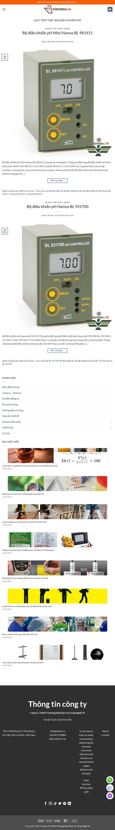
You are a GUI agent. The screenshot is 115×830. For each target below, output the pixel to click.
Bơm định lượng (10, 387)
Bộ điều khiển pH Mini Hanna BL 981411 (57, 33)
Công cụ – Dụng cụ (11, 392)
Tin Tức (6, 433)
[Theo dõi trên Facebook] (45, 803)
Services (86, 784)
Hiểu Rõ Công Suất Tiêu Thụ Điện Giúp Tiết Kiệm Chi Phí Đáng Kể (28, 550)
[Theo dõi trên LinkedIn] (69, 803)
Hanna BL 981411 (18, 194)
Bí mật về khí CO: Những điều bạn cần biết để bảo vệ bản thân (27, 606)
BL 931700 (54, 361)
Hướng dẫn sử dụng (12, 410)
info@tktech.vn (57, 731)
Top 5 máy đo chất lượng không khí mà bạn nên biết (22, 663)
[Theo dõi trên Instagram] (50, 803)
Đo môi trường (10, 404)
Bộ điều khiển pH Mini (73, 191)
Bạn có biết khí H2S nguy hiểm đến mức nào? (20, 634)
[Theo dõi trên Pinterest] (64, 803)
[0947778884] (110, 779)
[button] (4, 9)
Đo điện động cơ (10, 398)
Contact (105, 734)
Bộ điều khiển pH (56, 191)
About (105, 731)
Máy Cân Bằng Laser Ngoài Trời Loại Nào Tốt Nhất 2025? (24, 522)
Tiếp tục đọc (57, 181)
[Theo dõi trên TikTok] (55, 803)
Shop (86, 780)
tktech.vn (68, 42)
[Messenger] (110, 795)
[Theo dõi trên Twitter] (59, 803)
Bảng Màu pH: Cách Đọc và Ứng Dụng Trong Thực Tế (23, 494)
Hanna (66, 29)
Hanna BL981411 (35, 194)
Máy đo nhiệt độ (10, 415)
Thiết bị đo (7, 427)
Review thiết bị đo (54, 29)
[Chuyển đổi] (111, 421)
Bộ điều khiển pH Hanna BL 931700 (57, 206)
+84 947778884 (57, 734)
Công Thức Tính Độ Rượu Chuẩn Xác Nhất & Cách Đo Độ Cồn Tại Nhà (30, 466)
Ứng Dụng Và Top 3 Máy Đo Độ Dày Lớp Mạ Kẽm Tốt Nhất (25, 578)
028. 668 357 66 (57, 738)
